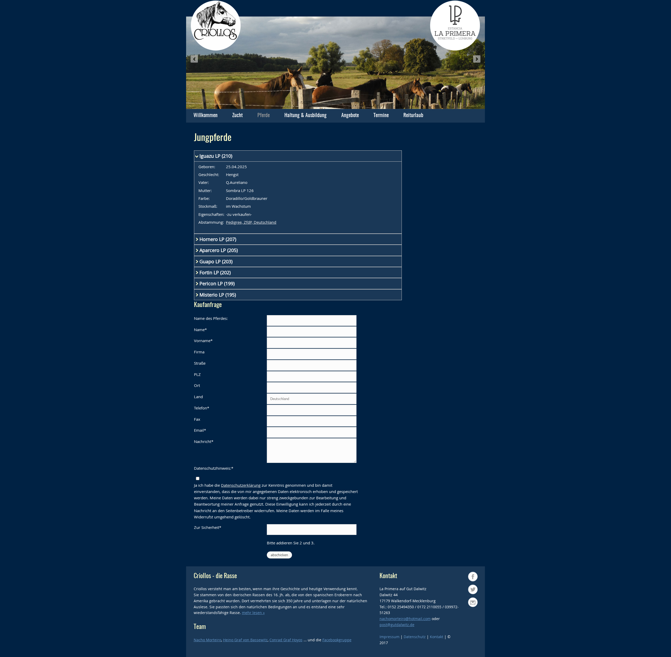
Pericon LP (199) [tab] (217, 283)
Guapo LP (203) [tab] (215, 261)
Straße (199, 363)
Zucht (237, 115)
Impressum (389, 636)
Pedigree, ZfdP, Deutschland (251, 222)
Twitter (477, 589)
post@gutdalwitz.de (397, 624)
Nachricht (203, 441)
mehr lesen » (253, 612)
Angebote (350, 115)
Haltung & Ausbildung (305, 115)
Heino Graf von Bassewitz (245, 639)
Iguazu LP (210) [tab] (215, 156)
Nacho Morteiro (207, 639)
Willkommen (205, 115)
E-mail (477, 602)
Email (200, 430)
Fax (197, 419)
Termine (381, 115)
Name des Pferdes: (211, 318)
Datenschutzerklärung (241, 485)
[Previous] (194, 59)
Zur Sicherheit (207, 527)
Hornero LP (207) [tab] (217, 239)
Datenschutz (415, 636)
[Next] (477, 59)
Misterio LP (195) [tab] (217, 295)
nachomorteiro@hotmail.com (405, 618)
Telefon (201, 407)
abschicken (279, 554)
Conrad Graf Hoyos (285, 639)
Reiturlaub (413, 115)
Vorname (203, 340)
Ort (197, 385)
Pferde (263, 115)
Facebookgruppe (336, 639)
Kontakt (437, 636)
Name (200, 329)
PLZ (197, 374)
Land (198, 396)
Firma (199, 351)
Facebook (477, 576)
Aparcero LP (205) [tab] (218, 250)
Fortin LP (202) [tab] (215, 272)
